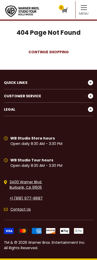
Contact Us (20, 209)
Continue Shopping (48, 52)
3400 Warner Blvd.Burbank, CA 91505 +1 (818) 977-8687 (26, 190)
